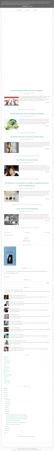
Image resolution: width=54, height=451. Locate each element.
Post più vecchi (47, 232)
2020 (5, 388)
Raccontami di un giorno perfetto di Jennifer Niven (27, 137)
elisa (23, 93)
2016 (5, 396)
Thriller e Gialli (7, 382)
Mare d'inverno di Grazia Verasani (27, 160)
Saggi (5, 378)
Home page (19, 10)
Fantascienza (6, 367)
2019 (5, 390)
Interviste (6, 369)
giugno (6, 409)
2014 (5, 433)
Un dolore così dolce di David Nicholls (17, 340)
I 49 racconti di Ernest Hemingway (27, 209)
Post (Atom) (10, 235)
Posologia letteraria (26, 448)
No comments (31, 93)
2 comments (31, 188)
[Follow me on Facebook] (24, 241)
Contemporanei (29, 155)
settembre (7, 403)
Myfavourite (6, 370)
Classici (32, 227)
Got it (30, 6)
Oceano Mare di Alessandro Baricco (16, 301)
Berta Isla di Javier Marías (14, 327)
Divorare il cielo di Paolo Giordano (16, 334)
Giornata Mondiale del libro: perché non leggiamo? (27, 90)
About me (27, 10)
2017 (5, 394)
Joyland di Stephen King (14, 314)
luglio (6, 407)
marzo (6, 426)
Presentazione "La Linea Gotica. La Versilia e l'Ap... (16, 422)
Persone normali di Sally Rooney (16, 347)
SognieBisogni (32, 109)
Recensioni (37, 155)
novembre (7, 399)
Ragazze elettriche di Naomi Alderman (17, 295)
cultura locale (27, 204)
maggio (6, 411)
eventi (31, 204)
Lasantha (28, 449)
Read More (47, 102)
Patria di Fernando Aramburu (15, 321)
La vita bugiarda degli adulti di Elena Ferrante (14, 290)
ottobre (6, 401)
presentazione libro (37, 204)
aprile (6, 413)
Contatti (35, 10)
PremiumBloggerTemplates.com (35, 449)
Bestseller (28, 227)
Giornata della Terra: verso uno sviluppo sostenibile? (27, 113)
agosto (6, 405)
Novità (33, 155)
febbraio (6, 428)
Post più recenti (7, 232)
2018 (5, 392)
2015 (5, 398)
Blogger (33, 436)
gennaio (6, 430)
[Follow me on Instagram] (30, 241)
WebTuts (18, 449)
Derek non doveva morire (14, 308)
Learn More (25, 6)
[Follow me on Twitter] (27, 241)
